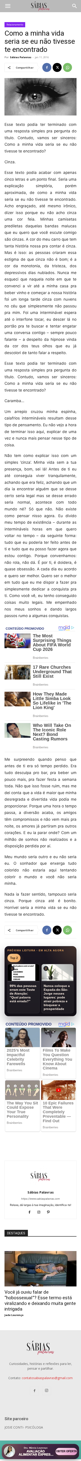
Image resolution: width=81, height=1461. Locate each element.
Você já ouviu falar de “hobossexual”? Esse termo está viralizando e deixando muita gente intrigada (40, 1300)
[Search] (74, 6)
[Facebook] (46, 67)
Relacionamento (15, 24)
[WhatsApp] (67, 67)
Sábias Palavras (20, 57)
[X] (57, 67)
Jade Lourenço (13, 1315)
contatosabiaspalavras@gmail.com (47, 1378)
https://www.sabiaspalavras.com (40, 1198)
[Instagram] (40, 1212)
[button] (7, 6)
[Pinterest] (50, 1212)
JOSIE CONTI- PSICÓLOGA (23, 1427)
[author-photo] (40, 1186)
